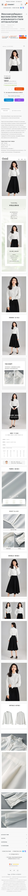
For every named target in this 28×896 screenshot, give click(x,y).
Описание (5, 110)
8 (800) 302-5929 (7, 7)
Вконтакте (10, 870)
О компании (5, 845)
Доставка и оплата (16, 110)
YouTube (17, 870)
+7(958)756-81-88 (16, 851)
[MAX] (19, 100)
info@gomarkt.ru (15, 854)
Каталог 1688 (5, 834)
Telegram (21, 7)
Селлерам (4, 842)
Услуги (3, 838)
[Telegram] (8, 100)
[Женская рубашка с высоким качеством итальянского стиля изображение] (14, 60)
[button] (9, 72)
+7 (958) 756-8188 (15, 7)
